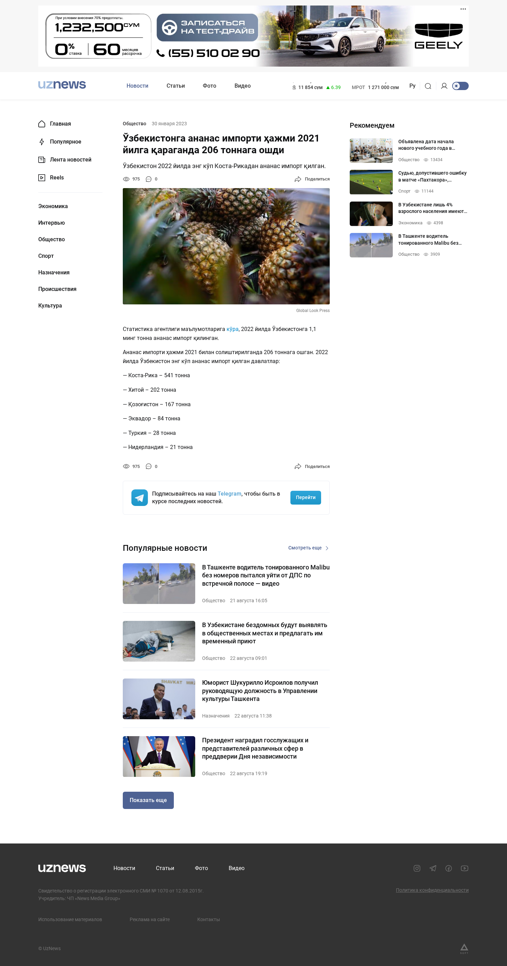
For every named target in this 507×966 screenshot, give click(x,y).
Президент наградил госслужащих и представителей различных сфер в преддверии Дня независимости (255, 748)
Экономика (53, 206)
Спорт (46, 256)
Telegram (229, 493)
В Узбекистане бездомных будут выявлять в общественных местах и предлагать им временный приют (264, 633)
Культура (50, 306)
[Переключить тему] (460, 86)
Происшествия (57, 289)
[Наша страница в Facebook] (449, 868)
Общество (51, 239)
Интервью (51, 223)
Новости (137, 85)
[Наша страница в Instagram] (417, 868)
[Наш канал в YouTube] (464, 868)
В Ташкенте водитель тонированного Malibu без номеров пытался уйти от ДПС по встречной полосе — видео (266, 575)
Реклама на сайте (150, 919)
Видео (243, 85)
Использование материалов (70, 919)
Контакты (208, 919)
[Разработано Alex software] (464, 949)
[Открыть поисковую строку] (430, 86)
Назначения (54, 272)
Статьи (176, 85)
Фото (209, 85)
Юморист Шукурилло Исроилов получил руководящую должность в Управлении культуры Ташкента (260, 690)
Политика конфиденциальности (432, 890)
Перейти (306, 497)
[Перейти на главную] (62, 85)
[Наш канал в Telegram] (433, 868)
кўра (233, 329)
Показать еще (148, 800)
